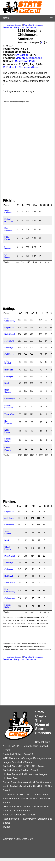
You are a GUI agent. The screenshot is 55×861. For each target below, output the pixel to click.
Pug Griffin (8, 327)
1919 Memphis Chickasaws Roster (21, 67)
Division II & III (27, 786)
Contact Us (20, 814)
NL (9, 746)
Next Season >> (28, 27)
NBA (24, 754)
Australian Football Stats (15, 798)
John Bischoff (7, 362)
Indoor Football (21, 770)
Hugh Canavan (8, 211)
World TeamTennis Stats (36, 806)
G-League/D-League (33, 758)
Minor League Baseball (36, 746)
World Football (10, 786)
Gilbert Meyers (7, 449)
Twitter (6, 827)
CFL (28, 766)
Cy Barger (21, 54)
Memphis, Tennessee (29, 58)
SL (42, 42)
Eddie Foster (7, 238)
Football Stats (10, 766)
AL (4, 746)
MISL (47, 786)
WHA (28, 774)
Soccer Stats (9, 782)
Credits (31, 814)
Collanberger (9, 399)
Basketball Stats (11, 754)
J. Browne (7, 247)
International (24, 782)
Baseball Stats (42, 742)
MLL (22, 794)
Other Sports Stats (12, 806)
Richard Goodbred (8, 220)
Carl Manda (9, 354)
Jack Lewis (9, 341)
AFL (34, 766)
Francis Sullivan (7, 440)
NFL (21, 766)
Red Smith (8, 370)
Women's (44, 782)
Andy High (8, 347)
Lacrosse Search (41, 794)
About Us (8, 814)
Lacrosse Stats (10, 794)
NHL (21, 774)
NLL (29, 794)
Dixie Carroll (9, 334)
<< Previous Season (12, 25)
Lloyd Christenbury (9, 319)
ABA (30, 754)
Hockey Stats (10, 774)
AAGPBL (17, 746)
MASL (40, 786)
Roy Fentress (8, 229)
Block (6, 383)
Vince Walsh (9, 414)
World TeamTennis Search (16, 810)
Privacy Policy (28, 819)
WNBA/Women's (11, 758)
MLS (35, 782)
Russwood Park (25, 61)
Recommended (11, 819)
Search (6, 750)
